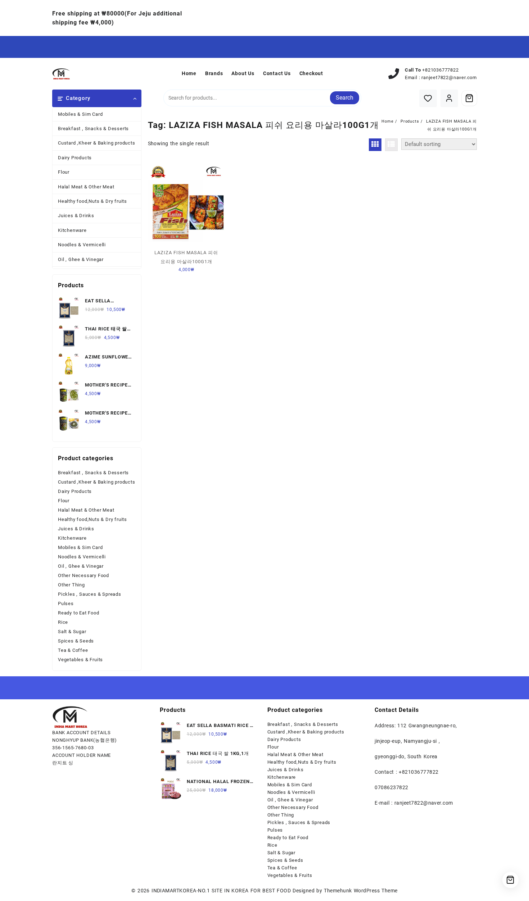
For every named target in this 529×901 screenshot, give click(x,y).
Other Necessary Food (83, 575)
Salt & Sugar (72, 631)
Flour (63, 172)
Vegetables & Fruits (80, 659)
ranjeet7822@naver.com (449, 77)
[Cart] (469, 98)
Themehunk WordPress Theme (360, 890)
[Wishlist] (428, 98)
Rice (63, 622)
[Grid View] (375, 144)
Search (344, 97)
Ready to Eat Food (78, 613)
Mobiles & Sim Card (80, 114)
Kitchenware (72, 230)
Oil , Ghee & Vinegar (81, 259)
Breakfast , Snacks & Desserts (93, 128)
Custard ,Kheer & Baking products (96, 143)
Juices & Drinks (76, 215)
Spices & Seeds (76, 641)
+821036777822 (440, 70)
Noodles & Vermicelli (82, 244)
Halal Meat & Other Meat (86, 186)
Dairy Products (75, 157)
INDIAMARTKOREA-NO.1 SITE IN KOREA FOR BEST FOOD (221, 890)
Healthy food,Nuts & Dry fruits (92, 201)
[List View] (391, 144)
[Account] (449, 98)
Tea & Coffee (73, 650)
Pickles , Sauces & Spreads (89, 594)
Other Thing (71, 584)
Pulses (66, 603)
